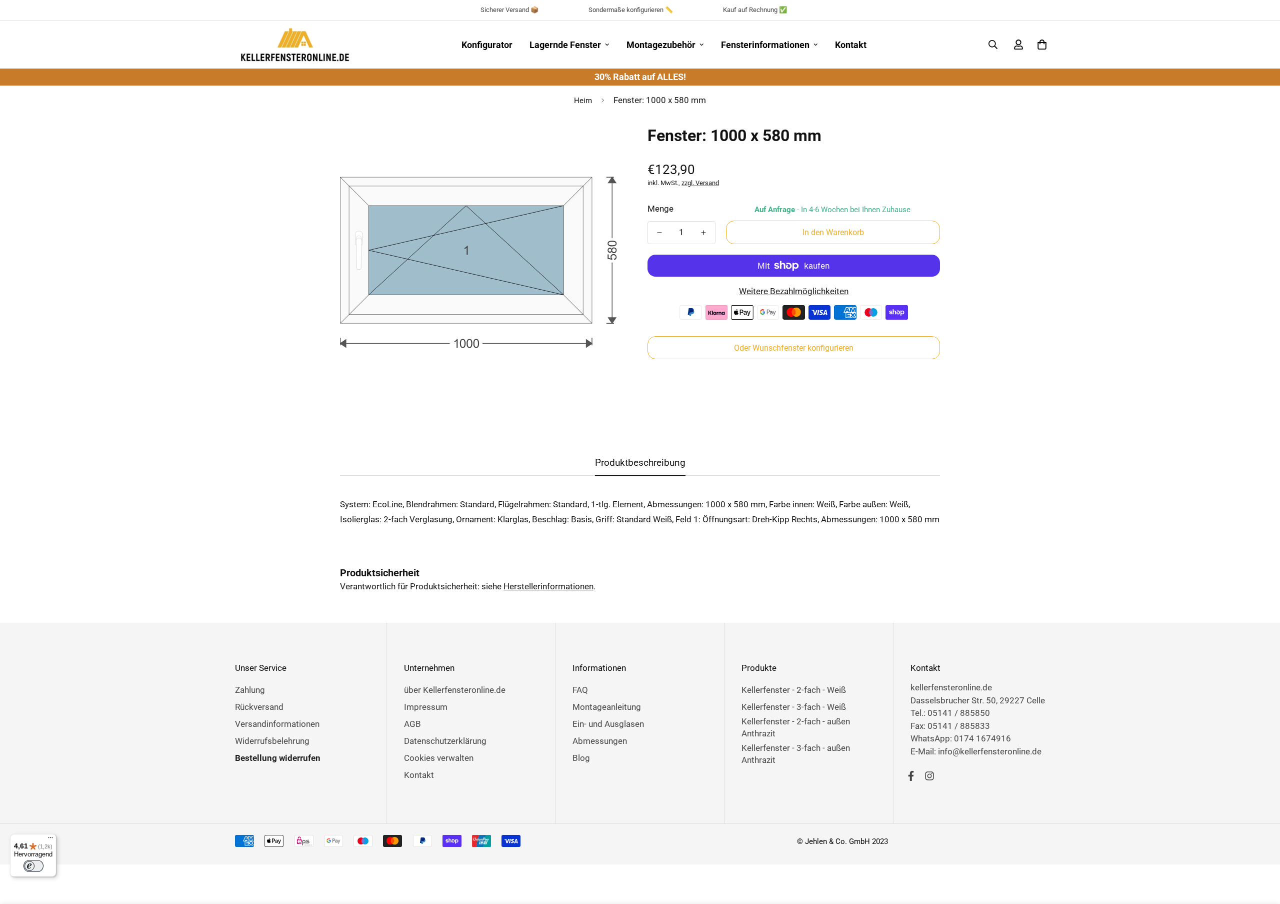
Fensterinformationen (765, 45)
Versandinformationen (277, 724)
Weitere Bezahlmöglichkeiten (793, 291)
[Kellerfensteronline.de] (295, 45)
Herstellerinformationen (549, 586)
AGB (412, 724)
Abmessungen (599, 741)
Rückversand (259, 707)
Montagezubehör (661, 45)
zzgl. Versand (700, 183)
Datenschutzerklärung (445, 741)
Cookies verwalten (439, 758)
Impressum (426, 707)
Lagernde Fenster (565, 45)
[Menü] (50, 840)
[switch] (34, 866)
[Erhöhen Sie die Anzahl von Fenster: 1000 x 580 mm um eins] (703, 232)
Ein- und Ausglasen (608, 724)
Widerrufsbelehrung (272, 741)
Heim (583, 100)
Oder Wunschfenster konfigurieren (794, 348)
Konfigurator (487, 45)
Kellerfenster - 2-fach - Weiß (794, 690)
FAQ (580, 690)
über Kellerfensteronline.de (455, 690)
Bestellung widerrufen (277, 758)
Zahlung (250, 690)
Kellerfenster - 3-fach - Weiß (794, 707)
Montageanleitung (606, 707)
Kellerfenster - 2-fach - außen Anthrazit (796, 727)
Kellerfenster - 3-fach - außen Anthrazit (796, 754)
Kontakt (850, 45)
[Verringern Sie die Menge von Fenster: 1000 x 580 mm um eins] (659, 232)
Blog (581, 758)
